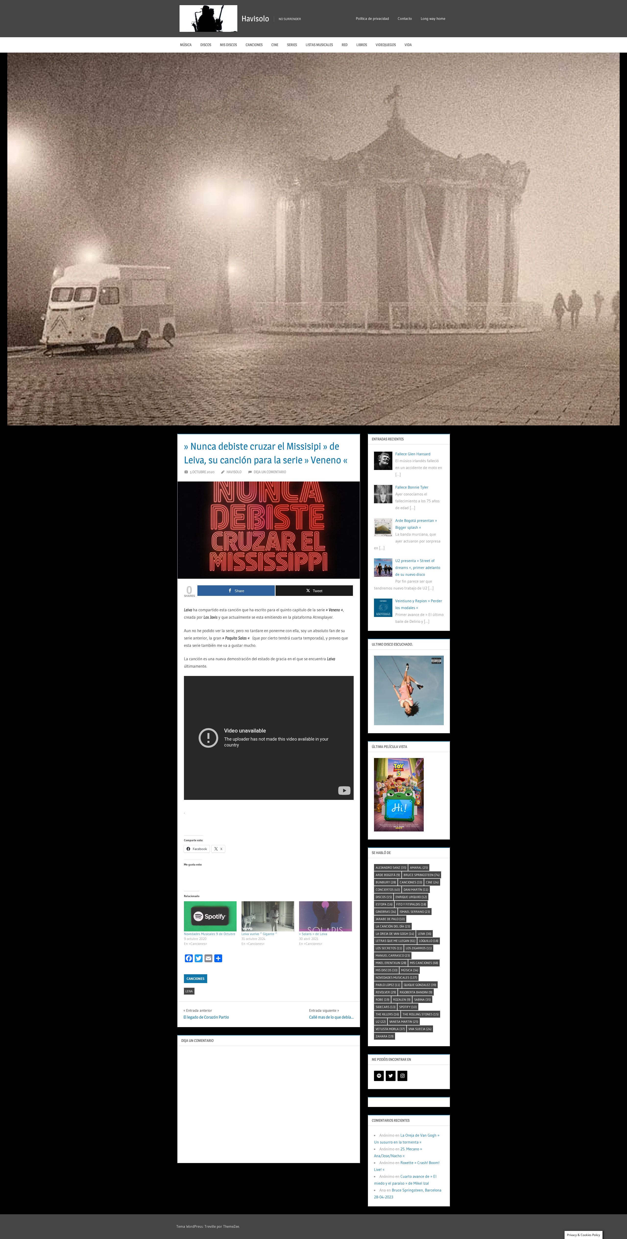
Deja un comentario (270, 471)
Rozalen (401, 999)
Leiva (189, 991)
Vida (408, 44)
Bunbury (386, 882)
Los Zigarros (419, 948)
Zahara (385, 1036)
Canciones (254, 44)
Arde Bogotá (388, 875)
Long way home (433, 18)
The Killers (387, 1014)
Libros (361, 44)
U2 (381, 1021)
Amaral (419, 867)
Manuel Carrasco (393, 955)
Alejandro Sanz (391, 867)
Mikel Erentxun (391, 963)
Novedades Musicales (396, 977)
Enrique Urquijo (411, 897)
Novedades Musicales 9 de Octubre (209, 934)
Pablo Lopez (388, 985)
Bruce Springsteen (422, 875)
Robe (382, 999)
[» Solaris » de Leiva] (325, 916)
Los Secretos (389, 948)
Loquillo (428, 941)
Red (345, 44)
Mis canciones (424, 963)
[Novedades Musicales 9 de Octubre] (210, 916)
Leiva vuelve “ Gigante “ (259, 934)
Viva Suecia (420, 1029)
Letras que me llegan (395, 941)
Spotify (408, 1007)
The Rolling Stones (421, 1014)
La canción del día (393, 926)
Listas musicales (319, 44)
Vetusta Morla (390, 1029)
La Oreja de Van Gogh (395, 934)
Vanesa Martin (403, 1021)
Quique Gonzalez (420, 985)
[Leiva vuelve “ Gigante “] (267, 916)
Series (292, 44)
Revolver (386, 992)
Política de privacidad (372, 18)
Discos (205, 44)
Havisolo (255, 18)
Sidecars (386, 1007)
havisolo (234, 471)
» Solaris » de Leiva (313, 934)
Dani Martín (416, 889)
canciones (411, 882)
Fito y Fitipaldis (411, 904)
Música (186, 44)
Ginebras (386, 912)
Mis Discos (228, 44)
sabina (422, 999)
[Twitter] (391, 1076)
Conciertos (388, 889)
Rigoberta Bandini (416, 992)
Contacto (405, 18)
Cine (274, 44)
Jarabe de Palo (390, 919)
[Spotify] (379, 1076)
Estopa (384, 904)
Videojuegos (386, 44)
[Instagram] (402, 1076)
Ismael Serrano (415, 912)
